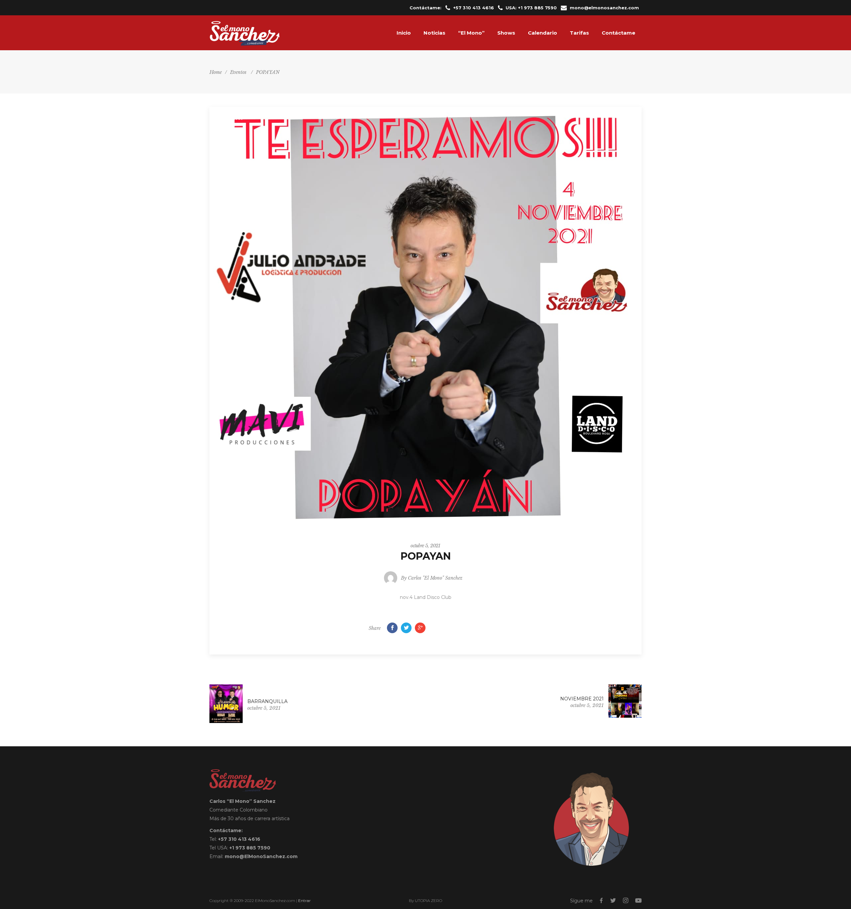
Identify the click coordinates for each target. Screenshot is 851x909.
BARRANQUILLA (267, 701)
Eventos (238, 72)
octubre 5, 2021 (425, 546)
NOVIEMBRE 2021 (582, 699)
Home (215, 72)
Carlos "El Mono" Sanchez (435, 578)
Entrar (304, 900)
